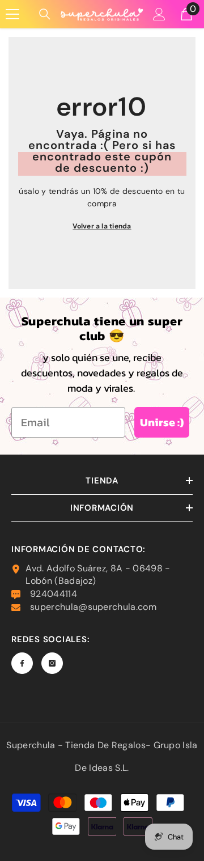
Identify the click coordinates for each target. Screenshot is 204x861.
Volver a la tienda (102, 226)
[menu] (12, 14)
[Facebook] (22, 663)
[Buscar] (45, 14)
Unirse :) (162, 422)
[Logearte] (159, 14)
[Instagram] (52, 663)
